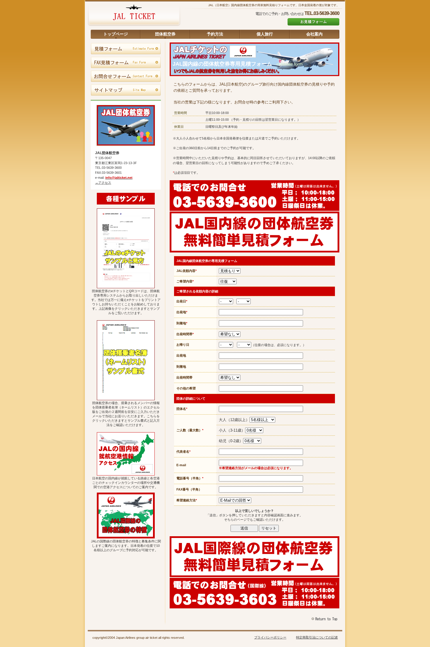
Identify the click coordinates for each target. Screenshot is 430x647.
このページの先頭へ (325, 619)
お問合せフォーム (126, 76)
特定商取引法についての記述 (317, 637)
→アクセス (103, 182)
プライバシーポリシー (270, 637)
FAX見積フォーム (126, 63)
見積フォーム (126, 49)
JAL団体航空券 (134, 16)
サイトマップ (126, 90)
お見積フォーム (313, 21)
